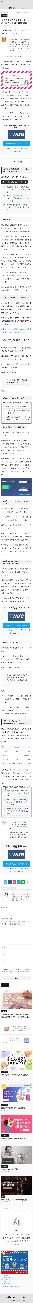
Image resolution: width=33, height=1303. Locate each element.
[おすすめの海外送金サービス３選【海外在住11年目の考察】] (19, 882)
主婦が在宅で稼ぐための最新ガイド (13, 1138)
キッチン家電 (6, 1281)
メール (4, 954)
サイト (4, 962)
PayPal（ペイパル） (14, 205)
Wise (15, 367)
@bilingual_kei (19, 826)
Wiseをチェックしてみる (15, 143)
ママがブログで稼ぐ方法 (9, 1169)
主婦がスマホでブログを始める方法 (13, 1108)
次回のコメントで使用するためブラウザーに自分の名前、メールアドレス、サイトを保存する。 (16, 971)
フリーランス (5, 1277)
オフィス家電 (6, 1283)
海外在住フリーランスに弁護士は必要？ (14, 1200)
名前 (4, 947)
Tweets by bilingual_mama (10, 1286)
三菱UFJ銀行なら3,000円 (19, 231)
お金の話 (5, 907)
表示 (19, 162)
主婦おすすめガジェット (9, 1279)
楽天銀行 (10, 187)
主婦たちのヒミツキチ (16, 8)
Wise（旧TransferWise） (17, 196)
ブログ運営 (5, 1275)
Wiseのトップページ (17, 770)
